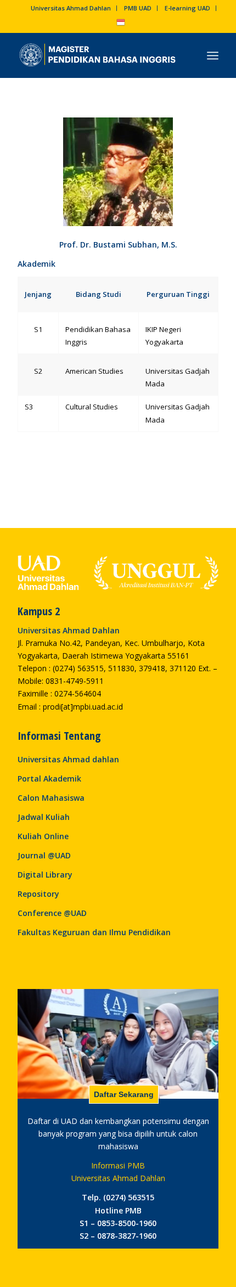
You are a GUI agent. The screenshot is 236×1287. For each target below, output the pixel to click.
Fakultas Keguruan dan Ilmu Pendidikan (94, 932)
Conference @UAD (52, 913)
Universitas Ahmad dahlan (68, 759)
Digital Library (45, 874)
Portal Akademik (49, 778)
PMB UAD (137, 8)
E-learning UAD (187, 8)
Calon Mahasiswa (51, 798)
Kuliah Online (43, 836)
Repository (38, 894)
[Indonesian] (120, 24)
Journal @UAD (44, 855)
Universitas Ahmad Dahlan (71, 8)
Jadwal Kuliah (44, 817)
